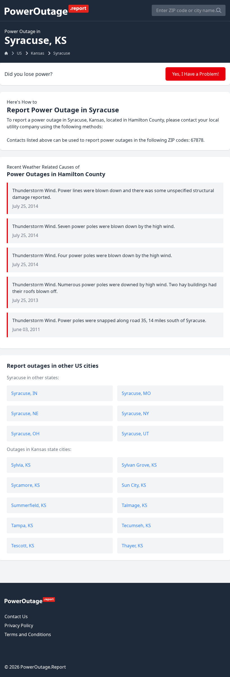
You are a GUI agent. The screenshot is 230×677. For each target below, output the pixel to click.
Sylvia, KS (21, 465)
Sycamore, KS (25, 485)
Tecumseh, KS (136, 525)
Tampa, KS (22, 525)
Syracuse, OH (25, 434)
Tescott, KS (22, 546)
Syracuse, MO (136, 393)
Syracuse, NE (24, 413)
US (19, 53)
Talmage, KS (134, 505)
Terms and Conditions (27, 634)
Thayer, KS (132, 546)
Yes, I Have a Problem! (195, 74)
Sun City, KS (134, 485)
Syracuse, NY (135, 413)
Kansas (37, 53)
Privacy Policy (18, 625)
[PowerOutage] (29, 600)
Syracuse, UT (135, 434)
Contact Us (16, 616)
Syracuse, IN (24, 393)
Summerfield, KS (28, 505)
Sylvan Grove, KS (139, 465)
